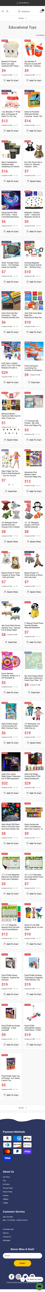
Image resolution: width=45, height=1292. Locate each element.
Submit (22, 1263)
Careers (5, 1195)
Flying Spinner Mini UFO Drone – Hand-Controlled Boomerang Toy (11, 214)
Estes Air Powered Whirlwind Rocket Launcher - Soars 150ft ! (33, 114)
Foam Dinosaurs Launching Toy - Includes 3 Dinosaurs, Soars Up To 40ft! (33, 368)
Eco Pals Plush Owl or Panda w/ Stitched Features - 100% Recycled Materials (33, 164)
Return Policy (7, 1192)
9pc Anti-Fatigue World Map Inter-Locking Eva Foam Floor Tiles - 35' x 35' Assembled (33, 678)
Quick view (35, 181)
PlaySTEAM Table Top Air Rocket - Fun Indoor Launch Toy (11, 1078)
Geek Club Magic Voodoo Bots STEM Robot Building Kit (32, 776)
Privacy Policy (8, 1188)
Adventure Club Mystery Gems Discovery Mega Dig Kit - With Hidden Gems (33, 474)
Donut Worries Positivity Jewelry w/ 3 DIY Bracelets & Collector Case (11, 675)
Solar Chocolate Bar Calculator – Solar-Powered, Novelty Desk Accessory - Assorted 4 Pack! (11, 315)
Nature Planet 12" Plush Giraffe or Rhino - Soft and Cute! (33, 575)
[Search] (7, 11)
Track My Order (8, 1229)
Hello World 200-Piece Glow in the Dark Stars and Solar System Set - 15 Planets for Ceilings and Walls (11, 826)
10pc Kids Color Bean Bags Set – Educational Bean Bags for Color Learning (33, 315)
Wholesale (6, 1240)
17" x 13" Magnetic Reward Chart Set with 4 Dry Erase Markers (11, 927)
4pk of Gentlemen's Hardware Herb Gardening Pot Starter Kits (10, 164)
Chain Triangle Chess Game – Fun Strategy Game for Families (10, 265)
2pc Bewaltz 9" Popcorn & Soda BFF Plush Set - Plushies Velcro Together (32, 63)
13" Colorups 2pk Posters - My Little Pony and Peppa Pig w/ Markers (32, 423)
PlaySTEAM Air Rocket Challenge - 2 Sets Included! (11, 1028)
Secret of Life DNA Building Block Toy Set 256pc (33, 927)
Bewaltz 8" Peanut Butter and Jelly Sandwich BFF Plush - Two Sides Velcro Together (10, 63)
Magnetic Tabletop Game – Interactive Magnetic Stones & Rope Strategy (32, 214)
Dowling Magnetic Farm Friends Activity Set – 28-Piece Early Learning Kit (33, 265)
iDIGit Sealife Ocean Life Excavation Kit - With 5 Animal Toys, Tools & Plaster (10, 726)
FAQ (4, 1181)
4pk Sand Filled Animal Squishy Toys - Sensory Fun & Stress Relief (11, 627)
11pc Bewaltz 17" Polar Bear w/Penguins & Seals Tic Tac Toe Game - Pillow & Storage (11, 114)
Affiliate (5, 1199)
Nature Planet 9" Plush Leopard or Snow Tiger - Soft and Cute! (11, 575)
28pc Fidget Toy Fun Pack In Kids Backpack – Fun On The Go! (11, 473)
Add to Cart (12, 80)
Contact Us (7, 1237)
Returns (6, 1233)
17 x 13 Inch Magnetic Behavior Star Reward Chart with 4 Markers (11, 877)
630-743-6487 (8, 1217)
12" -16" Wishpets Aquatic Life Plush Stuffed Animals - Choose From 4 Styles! (33, 525)
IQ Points (6, 1184)
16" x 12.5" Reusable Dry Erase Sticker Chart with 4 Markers (33, 877)
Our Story (6, 1177)
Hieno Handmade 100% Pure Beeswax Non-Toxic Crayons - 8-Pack (33, 826)
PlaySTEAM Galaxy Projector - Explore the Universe (10, 977)
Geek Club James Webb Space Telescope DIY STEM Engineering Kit (11, 776)
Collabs (5, 1203)
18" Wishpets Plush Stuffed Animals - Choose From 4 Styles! (11, 525)
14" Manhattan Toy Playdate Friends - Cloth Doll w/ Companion (32, 726)
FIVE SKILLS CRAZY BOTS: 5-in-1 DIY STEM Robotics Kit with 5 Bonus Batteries (11, 365)
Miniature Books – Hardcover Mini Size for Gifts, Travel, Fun (11, 416)
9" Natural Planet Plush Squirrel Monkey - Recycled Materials (33, 625)
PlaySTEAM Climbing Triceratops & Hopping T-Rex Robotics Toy (33, 977)
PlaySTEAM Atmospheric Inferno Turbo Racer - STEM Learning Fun (32, 1028)
